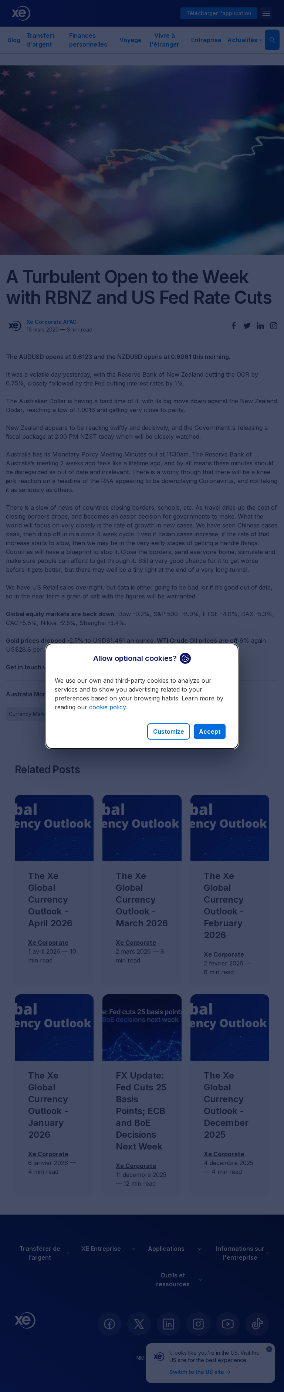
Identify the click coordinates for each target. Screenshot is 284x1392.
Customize (168, 731)
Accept (209, 731)
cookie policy (107, 707)
